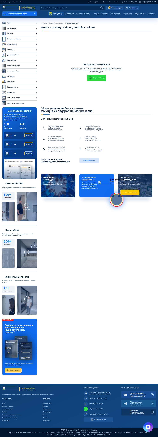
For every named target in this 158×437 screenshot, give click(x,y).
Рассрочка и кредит (100, 14)
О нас (3, 403)
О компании (69, 14)
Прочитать (29, 135)
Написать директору (89, 160)
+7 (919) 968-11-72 (96, 409)
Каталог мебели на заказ (56, 23)
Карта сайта (5, 420)
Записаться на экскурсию (130, 192)
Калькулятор (57, 14)
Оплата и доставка (83, 14)
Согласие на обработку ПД (9, 417)
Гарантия (15, 2)
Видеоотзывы (140, 14)
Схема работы (115, 14)
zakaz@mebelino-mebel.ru (113, 2)
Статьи (22, 2)
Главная (44, 23)
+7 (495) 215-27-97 (149, 2)
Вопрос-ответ (46, 420)
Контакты (151, 14)
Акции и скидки (6, 2)
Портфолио (127, 14)
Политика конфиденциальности (11, 414)
